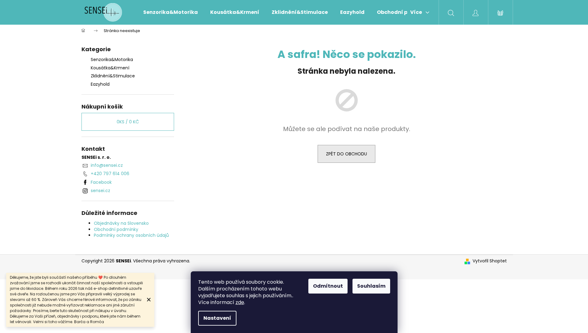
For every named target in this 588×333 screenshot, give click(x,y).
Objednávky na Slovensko (121, 223)
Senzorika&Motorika (112, 59)
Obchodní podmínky (116, 229)
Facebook (101, 182)
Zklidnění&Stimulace (113, 76)
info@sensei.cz (107, 165)
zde (240, 302)
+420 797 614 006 (110, 174)
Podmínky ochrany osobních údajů (131, 235)
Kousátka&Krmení (110, 68)
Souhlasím (371, 286)
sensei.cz (100, 190)
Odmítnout (328, 286)
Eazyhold (100, 84)
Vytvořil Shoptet (490, 261)
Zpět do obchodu (346, 154)
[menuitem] (170, 12)
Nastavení (217, 318)
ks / (128, 122)
